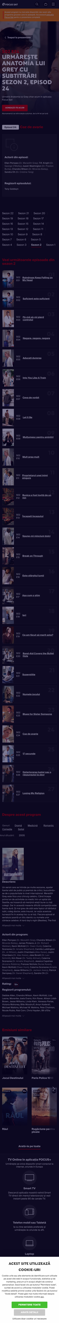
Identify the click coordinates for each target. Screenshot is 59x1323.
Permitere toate (29, 1304)
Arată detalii (29, 1312)
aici (42, 1297)
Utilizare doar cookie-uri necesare (29, 1318)
